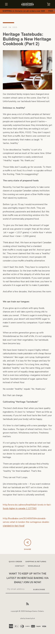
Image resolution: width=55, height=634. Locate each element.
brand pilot (30, 618)
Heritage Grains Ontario (34, 611)
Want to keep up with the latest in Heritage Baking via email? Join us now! (28, 578)
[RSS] (27, 603)
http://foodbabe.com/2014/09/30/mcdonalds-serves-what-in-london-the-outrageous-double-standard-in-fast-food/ (26, 522)
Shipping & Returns (35, 561)
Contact (20, 566)
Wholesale (34, 566)
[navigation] (6, 4)
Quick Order (15, 561)
